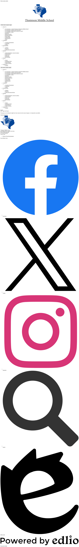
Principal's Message (8, 35)
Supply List (7, 55)
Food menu (7, 56)
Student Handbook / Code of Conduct (12, 52)
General (6, 65)
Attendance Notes (8, 61)
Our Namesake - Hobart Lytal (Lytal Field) (13, 30)
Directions (7, 33)
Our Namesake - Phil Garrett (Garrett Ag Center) (14, 31)
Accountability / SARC (9, 32)
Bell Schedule (7, 57)
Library (6, 44)
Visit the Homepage (4, 114)
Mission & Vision (8, 34)
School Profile (7, 37)
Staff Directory (8, 38)
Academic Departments (9, 42)
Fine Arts (6, 48)
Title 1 (6, 39)
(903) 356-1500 (6, 132)
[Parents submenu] (3, 59)
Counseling (7, 43)
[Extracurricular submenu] (3, 89)
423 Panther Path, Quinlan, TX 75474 (7, 131)
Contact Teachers (8, 63)
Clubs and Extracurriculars (10, 49)
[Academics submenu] (3, 84)
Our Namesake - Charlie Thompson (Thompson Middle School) (17, 71)
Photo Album (7, 36)
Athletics (6, 47)
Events (6, 60)
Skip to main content (4, 0)
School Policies (8, 53)
